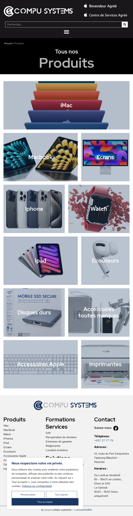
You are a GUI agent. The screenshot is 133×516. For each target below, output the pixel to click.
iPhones (8, 438)
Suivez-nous (103, 428)
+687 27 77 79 (103, 440)
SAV (48, 433)
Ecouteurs (9, 451)
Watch (7, 434)
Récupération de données (61, 437)
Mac (6, 425)
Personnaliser (28, 494)
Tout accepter (45, 501)
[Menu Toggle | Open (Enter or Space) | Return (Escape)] (66, 32)
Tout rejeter (61, 494)
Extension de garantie (59, 441)
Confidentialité (83, 510)
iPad (6, 443)
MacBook (9, 430)
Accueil (8, 43)
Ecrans (7, 447)
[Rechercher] (125, 24)
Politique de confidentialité (37, 486)
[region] (45, 483)
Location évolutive (57, 450)
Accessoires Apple (14, 456)
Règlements (53, 446)
